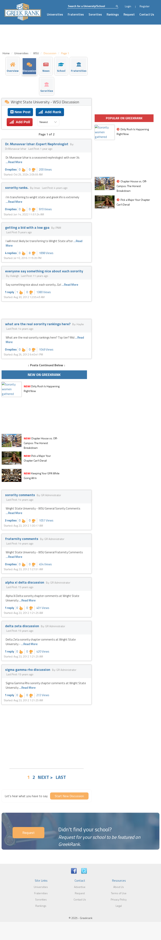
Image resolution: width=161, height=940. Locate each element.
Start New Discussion (69, 796)
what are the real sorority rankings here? (38, 324)
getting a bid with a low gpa (27, 227)
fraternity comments (22, 538)
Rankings (113, 14)
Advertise (79, 887)
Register (145, 6)
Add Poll (22, 122)
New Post (22, 112)
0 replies (11, 169)
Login (128, 6)
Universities (55, 14)
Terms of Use (118, 893)
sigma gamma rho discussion (28, 669)
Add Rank (52, 112)
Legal (119, 906)
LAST (61, 777)
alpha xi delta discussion (25, 582)
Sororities (95, 14)
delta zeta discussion (22, 626)
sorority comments (20, 495)
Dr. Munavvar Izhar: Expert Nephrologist (37, 144)
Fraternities (76, 14)
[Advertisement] (46, 736)
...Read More (14, 162)
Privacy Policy (119, 899)
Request (129, 14)
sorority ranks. (17, 187)
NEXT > (45, 777)
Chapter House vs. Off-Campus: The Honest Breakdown (41, 443)
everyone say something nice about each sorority (44, 271)
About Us (118, 887)
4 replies (11, 253)
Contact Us (146, 14)
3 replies (11, 520)
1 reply (9, 292)
